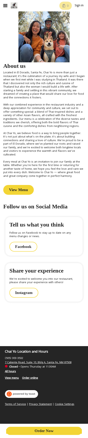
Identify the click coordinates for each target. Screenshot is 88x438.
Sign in (79, 5)
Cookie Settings (64, 404)
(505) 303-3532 (14, 358)
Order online (30, 378)
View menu (12, 378)
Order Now (44, 431)
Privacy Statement (40, 404)
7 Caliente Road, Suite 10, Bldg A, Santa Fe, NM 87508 (38, 362)
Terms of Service (15, 404)
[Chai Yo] (14, 5)
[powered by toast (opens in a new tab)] (21, 394)
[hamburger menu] (5, 6)
